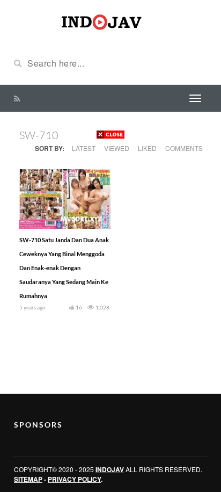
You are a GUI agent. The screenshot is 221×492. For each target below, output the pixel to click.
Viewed (116, 148)
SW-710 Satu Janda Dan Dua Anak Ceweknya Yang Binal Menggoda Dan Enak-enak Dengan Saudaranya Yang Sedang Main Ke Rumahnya (64, 267)
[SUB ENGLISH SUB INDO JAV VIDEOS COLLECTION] (110, 20)
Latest (83, 148)
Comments (184, 148)
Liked (147, 148)
